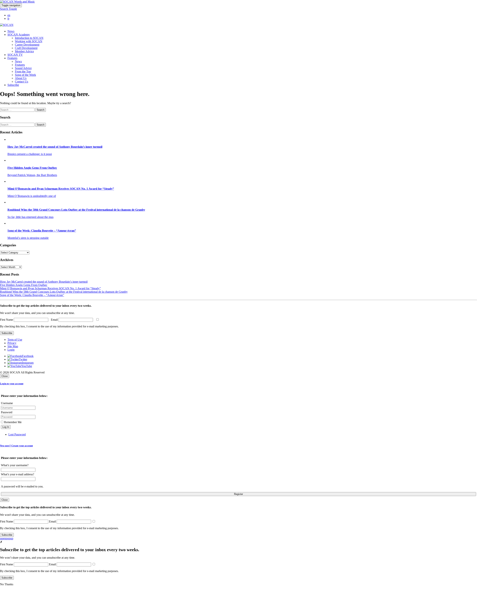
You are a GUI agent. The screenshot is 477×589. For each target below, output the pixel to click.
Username (7, 403)
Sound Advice (23, 68)
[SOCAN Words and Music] (17, 1)
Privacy (11, 343)
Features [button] (12, 58)
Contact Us (21, 81)
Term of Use (14, 339)
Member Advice (24, 51)
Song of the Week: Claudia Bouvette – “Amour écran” (32, 295)
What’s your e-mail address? (17, 474)
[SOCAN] (6, 24)
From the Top (23, 71)
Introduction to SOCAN (29, 38)
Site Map (12, 346)
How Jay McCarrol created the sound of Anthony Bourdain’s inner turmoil (44, 281)
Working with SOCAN (28, 41)
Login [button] (11, 349)
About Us (20, 78)
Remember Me (12, 422)
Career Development (27, 44)
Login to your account (11, 383)
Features (20, 64)
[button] (8, 8)
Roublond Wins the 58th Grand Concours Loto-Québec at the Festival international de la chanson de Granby (64, 291)
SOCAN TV (15, 54)
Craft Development (26, 48)
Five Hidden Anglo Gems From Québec (23, 285)
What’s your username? (15, 465)
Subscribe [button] (13, 84)
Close (4, 376)
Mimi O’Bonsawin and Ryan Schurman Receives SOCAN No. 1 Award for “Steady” (50, 288)
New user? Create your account (16, 445)
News (10, 31)
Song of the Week (25, 74)
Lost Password (17, 434)
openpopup (6, 538)
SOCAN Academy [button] (18, 34)
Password (6, 412)
